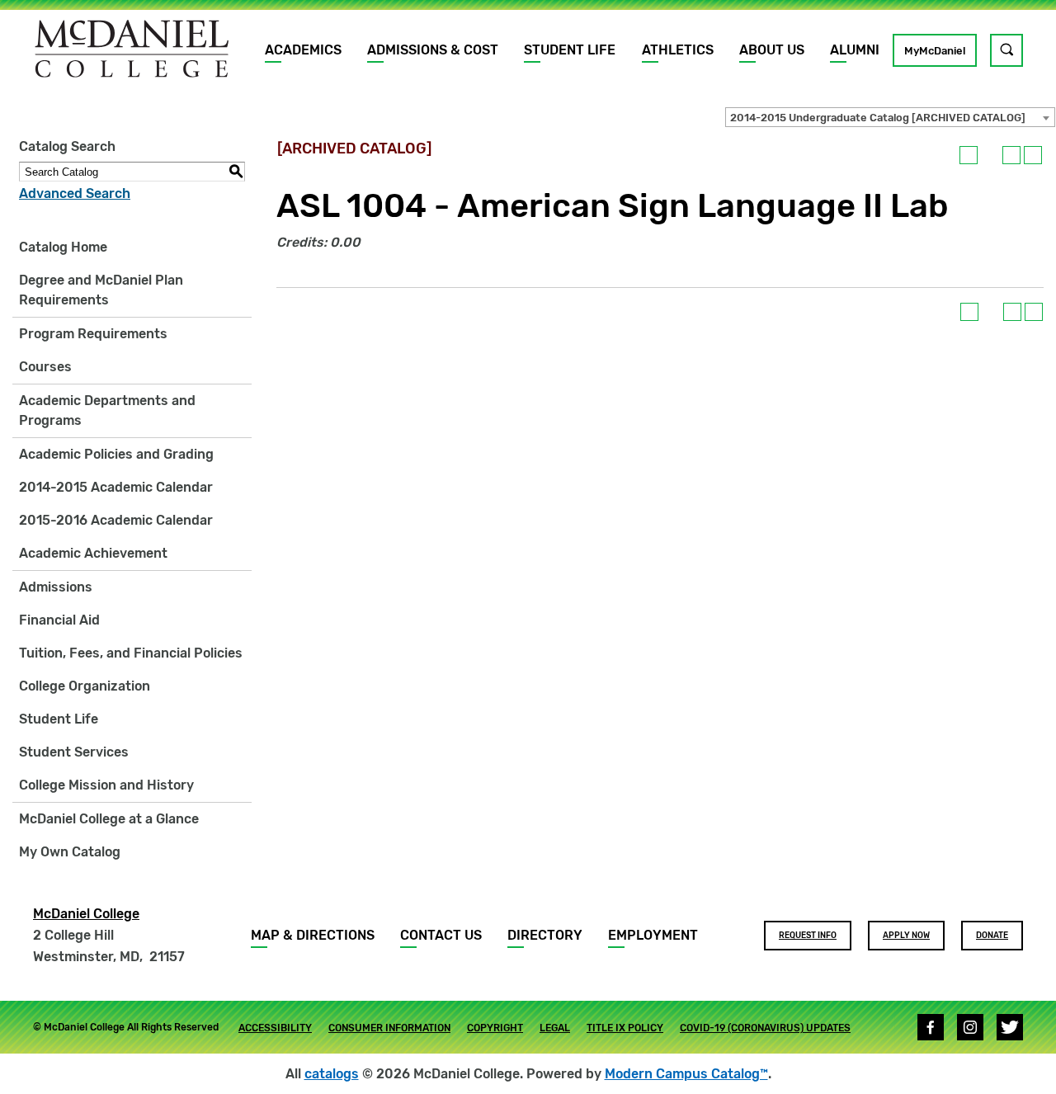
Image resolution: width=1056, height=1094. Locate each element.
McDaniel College (86, 914)
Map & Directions (313, 935)
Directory (544, 935)
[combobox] (890, 117)
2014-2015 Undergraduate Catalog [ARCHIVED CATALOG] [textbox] (877, 117)
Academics (303, 50)
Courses (45, 367)
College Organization (84, 686)
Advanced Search (74, 193)
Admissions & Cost (432, 50)
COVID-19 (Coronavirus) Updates (765, 1028)
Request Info (808, 936)
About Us (771, 50)
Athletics (678, 50)
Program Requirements (93, 334)
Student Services (74, 752)
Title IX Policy (625, 1028)
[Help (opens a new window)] (1033, 155)
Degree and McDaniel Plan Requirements (101, 290)
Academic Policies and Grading (116, 454)
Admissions (55, 587)
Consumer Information (389, 1028)
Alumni (854, 50)
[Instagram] (970, 1027)
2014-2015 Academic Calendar (116, 487)
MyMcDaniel (934, 51)
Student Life (569, 50)
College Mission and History (106, 785)
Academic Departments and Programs (107, 410)
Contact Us (441, 935)
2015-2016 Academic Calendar (116, 520)
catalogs (331, 1074)
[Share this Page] (990, 155)
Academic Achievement (93, 553)
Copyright (495, 1028)
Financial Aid (59, 620)
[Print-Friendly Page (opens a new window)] (1011, 155)
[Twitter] (1010, 1027)
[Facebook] (930, 1027)
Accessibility (275, 1028)
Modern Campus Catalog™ (686, 1074)
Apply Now (906, 936)
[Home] (132, 49)
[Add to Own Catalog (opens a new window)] (968, 155)
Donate (992, 936)
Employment (653, 935)
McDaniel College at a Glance (109, 819)
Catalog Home (63, 247)
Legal (555, 1028)
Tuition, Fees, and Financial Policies (131, 653)
